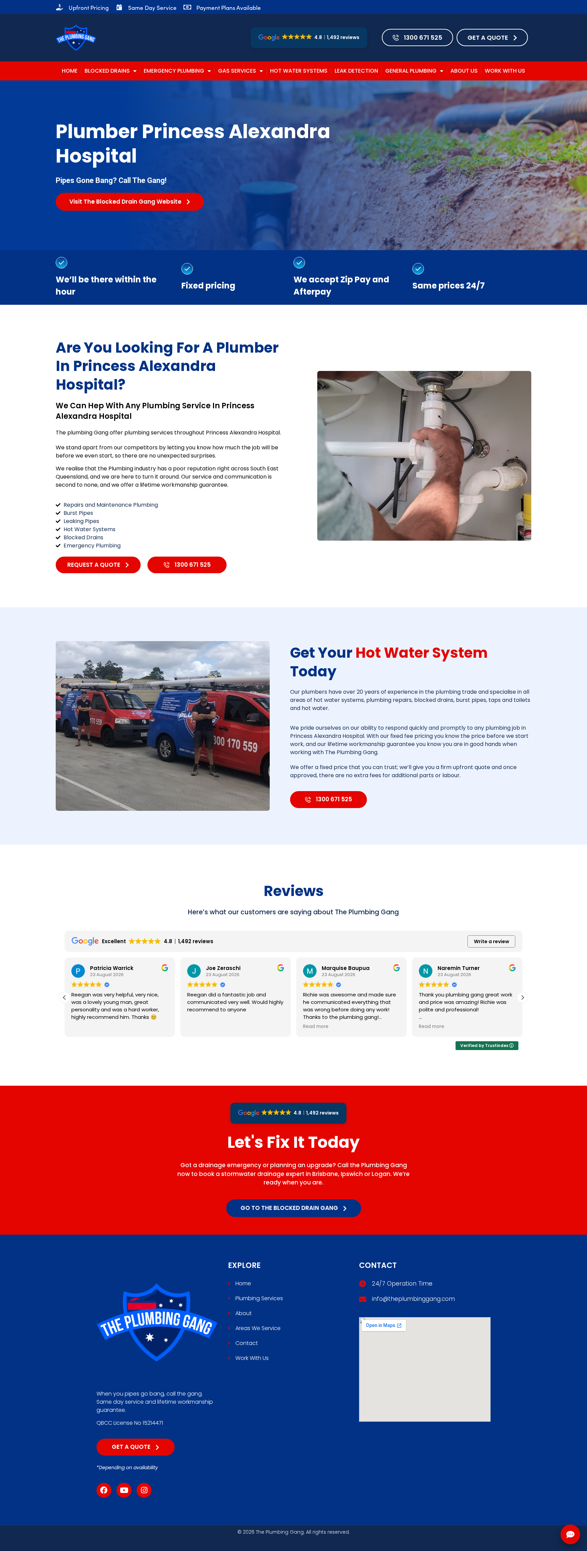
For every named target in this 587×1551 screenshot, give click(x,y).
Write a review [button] (491, 941)
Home (69, 71)
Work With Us (505, 71)
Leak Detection (356, 71)
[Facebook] (103, 1490)
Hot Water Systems (298, 71)
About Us (464, 71)
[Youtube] (124, 1490)
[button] (522, 997)
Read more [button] (200, 1027)
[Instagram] (144, 1490)
